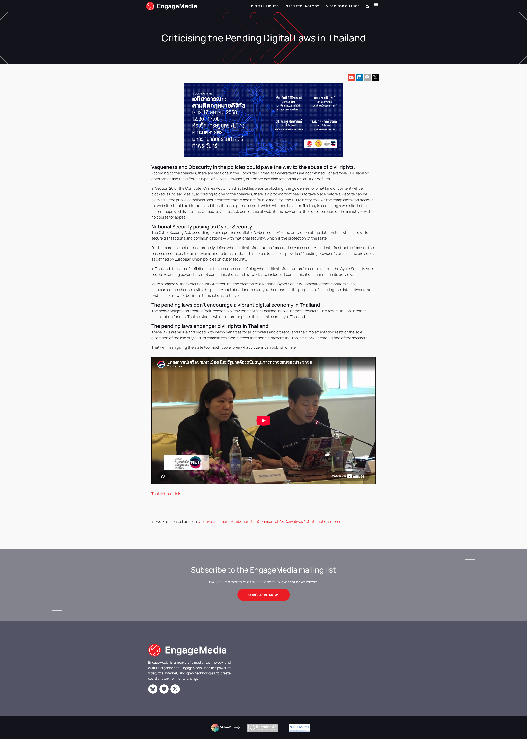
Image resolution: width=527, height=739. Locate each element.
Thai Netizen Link (165, 493)
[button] (367, 6)
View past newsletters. (298, 581)
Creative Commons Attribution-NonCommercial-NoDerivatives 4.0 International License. (272, 521)
